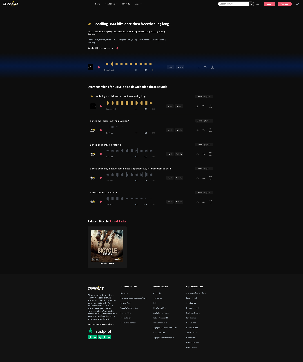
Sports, (91, 31)
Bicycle (171, 67)
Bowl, (129, 31)
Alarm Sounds (191, 333)
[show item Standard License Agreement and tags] (212, 67)
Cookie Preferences (128, 323)
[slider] (129, 63)
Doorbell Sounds (192, 308)
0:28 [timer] (145, 157)
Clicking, (155, 31)
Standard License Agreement (101, 48)
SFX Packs (126, 4)
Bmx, (116, 31)
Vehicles (180, 67)
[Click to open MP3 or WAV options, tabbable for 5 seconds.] (199, 67)
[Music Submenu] (141, 4)
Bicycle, (102, 31)
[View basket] (297, 4)
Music (137, 4)
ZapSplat (109, 133)
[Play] (99, 67)
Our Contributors (160, 323)
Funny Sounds (192, 298)
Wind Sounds (191, 348)
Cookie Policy (125, 318)
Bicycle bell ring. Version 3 (103, 192)
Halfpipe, (122, 31)
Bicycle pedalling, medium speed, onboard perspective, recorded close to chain (131, 168)
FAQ (155, 303)
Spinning (92, 34)
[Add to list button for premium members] (206, 67)
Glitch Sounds (191, 338)
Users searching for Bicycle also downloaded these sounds (127, 87)
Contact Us (157, 298)
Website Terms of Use (129, 308)
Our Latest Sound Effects (196, 293)
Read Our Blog (159, 333)
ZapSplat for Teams (161, 313)
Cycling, (109, 31)
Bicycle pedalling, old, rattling (105, 144)
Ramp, (135, 31)
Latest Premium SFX (161, 318)
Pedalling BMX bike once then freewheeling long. (132, 24)
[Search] (251, 4)
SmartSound (109, 70)
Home (97, 4)
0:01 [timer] (145, 133)
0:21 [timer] (145, 181)
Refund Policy (125, 303)
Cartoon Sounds (192, 343)
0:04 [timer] (145, 70)
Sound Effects (110, 4)
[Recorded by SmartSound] (91, 67)
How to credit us (159, 308)
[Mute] (136, 70)
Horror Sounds (192, 328)
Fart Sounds (191, 318)
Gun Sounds (191, 303)
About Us (157, 293)
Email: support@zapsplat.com (101, 324)
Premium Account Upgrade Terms (133, 298)
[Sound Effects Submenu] (118, 4)
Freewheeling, (144, 31)
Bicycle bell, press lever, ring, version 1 (109, 120)
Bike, (96, 31)
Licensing (124, 293)
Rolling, (162, 31)
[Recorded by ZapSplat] (93, 130)
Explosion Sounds (193, 313)
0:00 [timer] (153, 70)
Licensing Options (204, 96)
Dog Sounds (191, 323)
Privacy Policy (125, 313)
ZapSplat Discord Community (164, 328)
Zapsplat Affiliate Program (163, 338)
